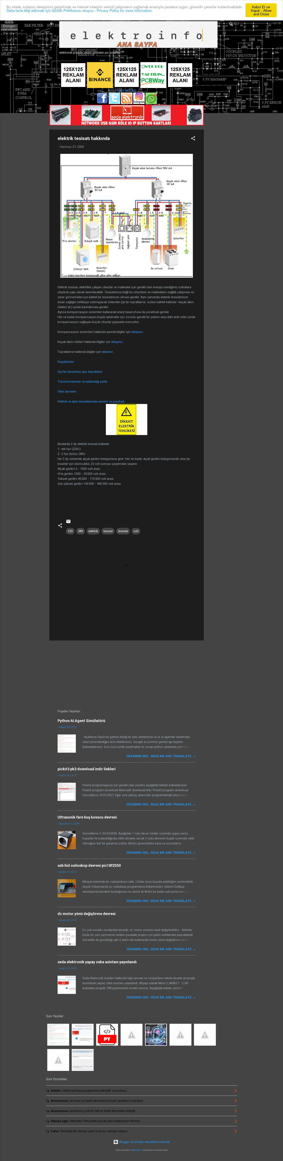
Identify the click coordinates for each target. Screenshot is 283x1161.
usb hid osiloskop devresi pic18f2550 (89, 865)
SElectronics (136, 1150)
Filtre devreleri (67, 391)
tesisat (108, 531)
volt (135, 531)
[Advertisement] (220, 127)
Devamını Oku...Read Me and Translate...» (161, 756)
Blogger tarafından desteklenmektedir (144, 1142)
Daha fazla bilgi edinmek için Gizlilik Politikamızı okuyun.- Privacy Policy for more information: (79, 10)
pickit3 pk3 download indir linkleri (87, 769)
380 (80, 531)
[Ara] (231, 25)
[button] (193, 139)
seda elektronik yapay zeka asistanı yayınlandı (97, 962)
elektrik (93, 531)
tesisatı (123, 531)
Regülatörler (66, 362)
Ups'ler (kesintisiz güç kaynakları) (80, 372)
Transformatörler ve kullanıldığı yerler (83, 381)
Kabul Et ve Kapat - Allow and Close (261, 10)
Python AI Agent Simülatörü (81, 721)
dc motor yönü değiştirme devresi (87, 913)
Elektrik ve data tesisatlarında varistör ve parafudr (91, 401)
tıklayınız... (138, 332)
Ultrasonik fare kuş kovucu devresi (87, 817)
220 (70, 531)
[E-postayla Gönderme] (68, 523)
